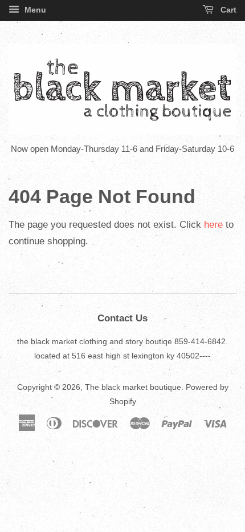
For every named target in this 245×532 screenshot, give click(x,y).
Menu (34, 9)
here (213, 224)
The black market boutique (133, 387)
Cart (227, 9)
